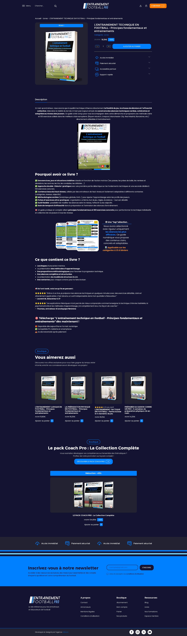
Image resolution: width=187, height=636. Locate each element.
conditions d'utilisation (135, 574)
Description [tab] (41, 99)
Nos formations (151, 611)
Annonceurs (86, 607)
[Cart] (146, 4)
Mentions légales (87, 611)
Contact (84, 602)
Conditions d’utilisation (90, 616)
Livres (45, 18)
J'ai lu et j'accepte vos (126, 574)
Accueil (38, 18)
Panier (119, 611)
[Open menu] (23, 6)
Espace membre (151, 616)
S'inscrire (146, 567)
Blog (146, 602)
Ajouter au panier (131, 46)
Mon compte (122, 607)
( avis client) (109, 407)
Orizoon (66, 632)
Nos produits (122, 616)
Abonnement (122, 602)
